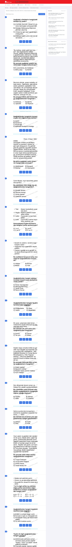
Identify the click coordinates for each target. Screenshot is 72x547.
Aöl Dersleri (41, 4)
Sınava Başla (42, 14)
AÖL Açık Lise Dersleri (13, 7)
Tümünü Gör (63, 10)
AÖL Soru (6, 7)
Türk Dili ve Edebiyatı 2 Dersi (24, 7)
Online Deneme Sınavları (34, 7)
